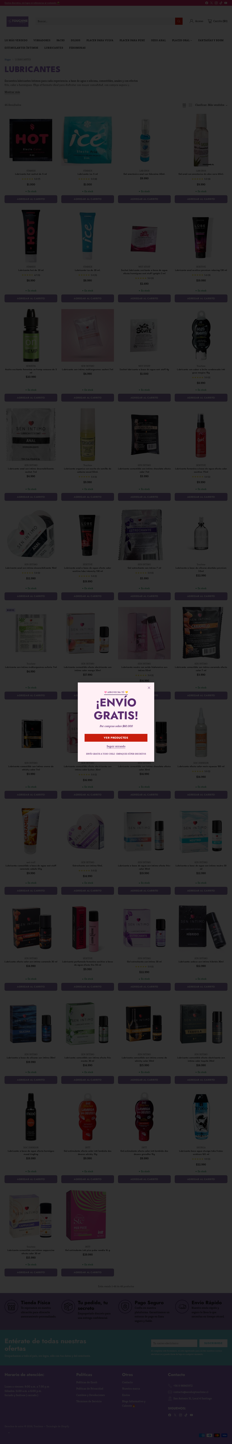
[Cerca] (149, 688)
